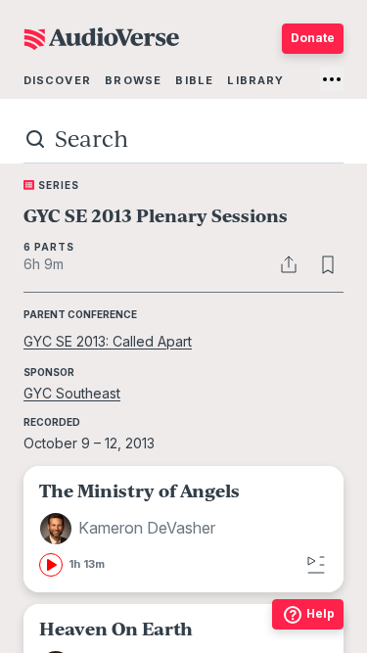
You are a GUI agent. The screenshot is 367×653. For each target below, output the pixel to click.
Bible (194, 80)
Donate (313, 37)
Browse (133, 80)
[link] (183, 529)
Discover (57, 80)
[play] (51, 565)
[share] (288, 264)
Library (255, 80)
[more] (332, 79)
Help (320, 613)
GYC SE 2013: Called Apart (107, 341)
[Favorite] (328, 264)
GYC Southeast (71, 393)
